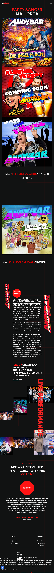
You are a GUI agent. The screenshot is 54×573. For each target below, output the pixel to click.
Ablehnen (15, 569)
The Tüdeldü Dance (24, 174)
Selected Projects (17, 379)
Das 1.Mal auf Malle (22, 262)
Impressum (33, 572)
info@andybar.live (27, 517)
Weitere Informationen (23, 572)
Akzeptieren (5, 569)
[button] (51, 3)
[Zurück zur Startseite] (5, 3)
